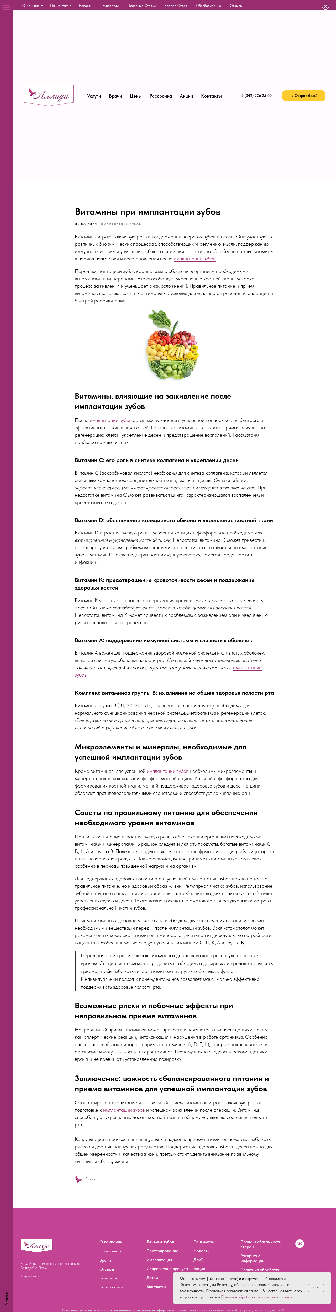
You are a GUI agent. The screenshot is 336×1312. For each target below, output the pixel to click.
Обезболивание (208, 5)
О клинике (31, 5)
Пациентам (59, 5)
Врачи (115, 96)
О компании (111, 1241)
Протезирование (162, 1250)
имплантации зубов (195, 258)
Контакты (211, 96)
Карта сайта (111, 1286)
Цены (136, 96)
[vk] (299, 1246)
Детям (152, 1277)
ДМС (198, 1259)
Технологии (110, 5)
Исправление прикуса (167, 1268)
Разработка (30, 1276)
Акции (186, 96)
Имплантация (159, 1259)
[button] (304, 95)
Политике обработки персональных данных (256, 1297)
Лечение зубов (160, 1241)
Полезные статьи (142, 5)
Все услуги (156, 1286)
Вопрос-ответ (176, 5)
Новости (85, 5)
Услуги (94, 96)
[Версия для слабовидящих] (325, 7)
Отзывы (236, 5)
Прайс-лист (110, 1251)
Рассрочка (161, 96)
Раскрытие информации (252, 1258)
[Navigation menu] (6, 7)
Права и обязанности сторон (260, 1244)
